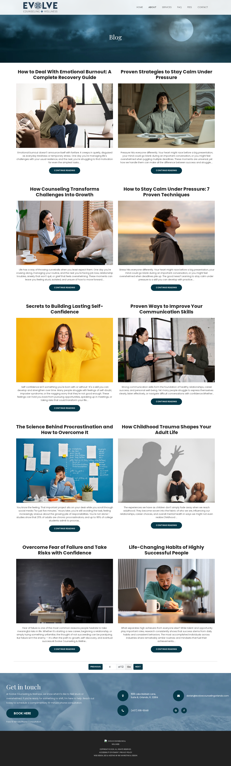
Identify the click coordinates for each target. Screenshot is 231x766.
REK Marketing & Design (127, 755)
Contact (203, 7)
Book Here (22, 713)
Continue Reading (64, 170)
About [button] (152, 7)
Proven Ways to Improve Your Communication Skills (166, 309)
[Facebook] (184, 710)
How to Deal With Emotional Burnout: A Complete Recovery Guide (64, 74)
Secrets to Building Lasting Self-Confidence (64, 309)
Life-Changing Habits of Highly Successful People (166, 550)
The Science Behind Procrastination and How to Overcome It (64, 429)
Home (140, 7)
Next (138, 666)
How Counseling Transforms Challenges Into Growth (64, 192)
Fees (189, 7)
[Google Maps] (176, 710)
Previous (95, 666)
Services (167, 7)
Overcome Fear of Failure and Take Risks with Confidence (64, 550)
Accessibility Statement (108, 752)
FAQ (179, 7)
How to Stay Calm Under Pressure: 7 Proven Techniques (166, 192)
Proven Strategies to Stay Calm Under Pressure (166, 74)
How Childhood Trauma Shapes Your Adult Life (166, 429)
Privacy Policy (126, 752)
